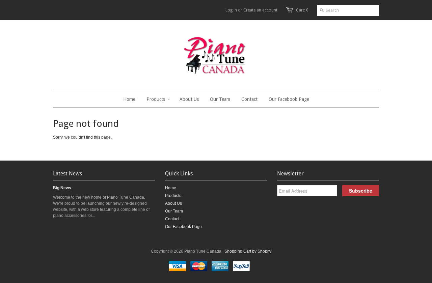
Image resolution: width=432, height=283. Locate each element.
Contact (172, 219)
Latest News (67, 173)
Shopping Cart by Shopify (247, 251)
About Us (173, 203)
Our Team (174, 211)
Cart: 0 (302, 10)
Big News (62, 188)
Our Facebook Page (183, 226)
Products (173, 195)
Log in (231, 10)
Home (170, 188)
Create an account (260, 10)
